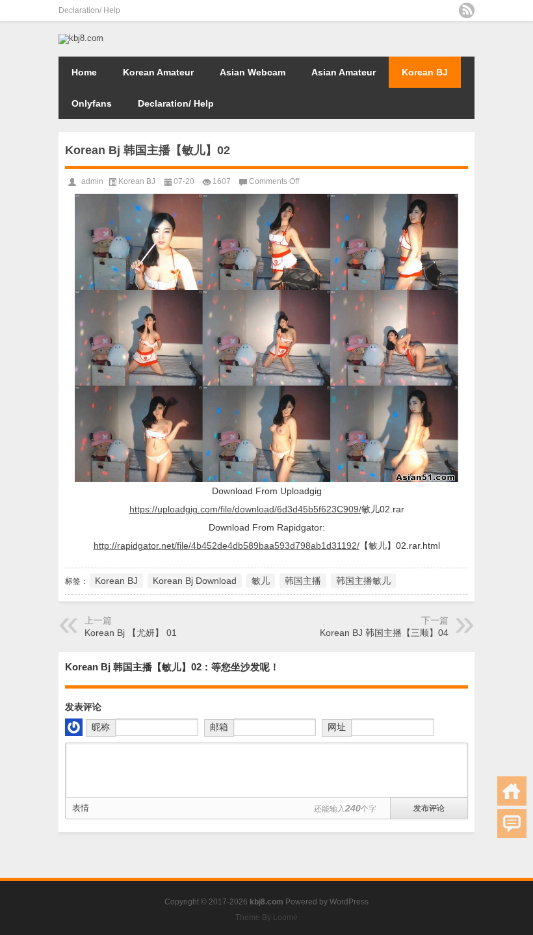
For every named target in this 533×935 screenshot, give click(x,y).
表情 (80, 808)
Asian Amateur (343, 72)
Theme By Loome (266, 917)
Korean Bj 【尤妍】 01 (130, 632)
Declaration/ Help (89, 10)
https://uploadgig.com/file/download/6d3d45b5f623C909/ (245, 509)
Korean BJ (425, 72)
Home (84, 72)
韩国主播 (303, 580)
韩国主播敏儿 (363, 580)
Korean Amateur (158, 72)
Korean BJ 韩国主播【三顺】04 (384, 632)
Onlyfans (92, 103)
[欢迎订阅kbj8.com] (466, 10)
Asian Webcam (252, 72)
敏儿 (261, 580)
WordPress (349, 901)
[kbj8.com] (80, 38)
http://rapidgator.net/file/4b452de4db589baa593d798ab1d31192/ (226, 545)
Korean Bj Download (195, 580)
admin (92, 181)
